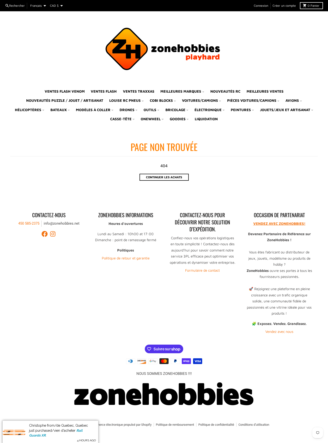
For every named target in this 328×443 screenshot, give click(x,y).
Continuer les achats (164, 177)
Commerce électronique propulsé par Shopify (121, 424)
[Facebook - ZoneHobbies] (45, 234)
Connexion (261, 5)
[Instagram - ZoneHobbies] (53, 234)
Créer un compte (284, 5)
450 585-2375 (28, 223)
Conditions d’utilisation (253, 424)
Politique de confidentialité (216, 424)
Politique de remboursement (175, 424)
